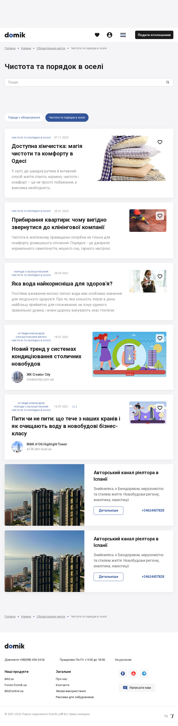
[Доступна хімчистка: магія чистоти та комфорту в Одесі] (129, 158)
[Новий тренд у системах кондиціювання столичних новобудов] (129, 354)
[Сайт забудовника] (17, 377)
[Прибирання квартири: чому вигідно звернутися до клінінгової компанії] (147, 220)
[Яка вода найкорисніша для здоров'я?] (147, 281)
